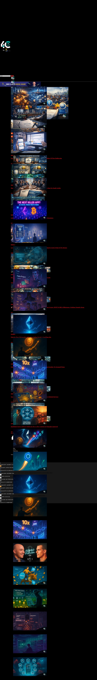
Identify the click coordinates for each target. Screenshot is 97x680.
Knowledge (4, 64)
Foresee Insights (5, 57)
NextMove (4, 59)
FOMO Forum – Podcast (7, 62)
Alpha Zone (4, 60)
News (3, 55)
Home (3, 54)
